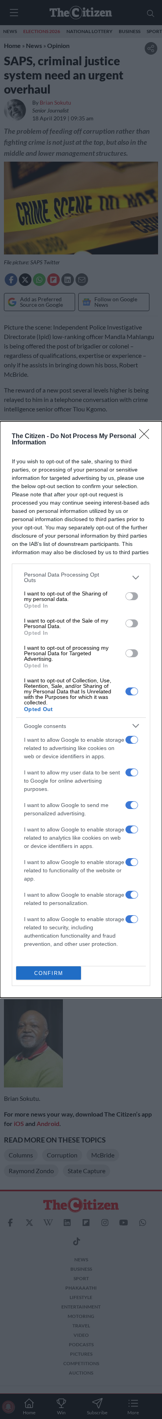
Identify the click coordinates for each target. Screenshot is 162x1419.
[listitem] (81, 577)
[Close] (146, 436)
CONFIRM (48, 973)
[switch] (131, 596)
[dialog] (81, 709)
